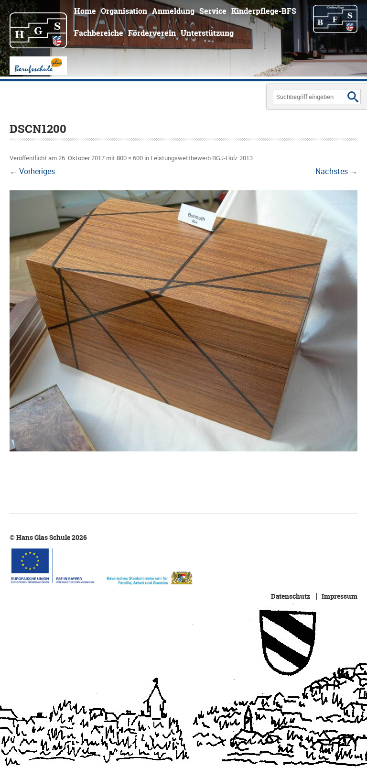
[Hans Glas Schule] (38, 26)
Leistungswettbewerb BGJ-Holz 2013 (202, 158)
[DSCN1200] (183, 320)
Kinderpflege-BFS (263, 11)
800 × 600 (130, 158)
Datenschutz (290, 596)
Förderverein (152, 33)
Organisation (124, 11)
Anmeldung (173, 11)
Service (213, 11)
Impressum (339, 596)
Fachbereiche (98, 33)
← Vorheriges (32, 171)
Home (85, 11)
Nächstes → (336, 171)
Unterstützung (207, 33)
